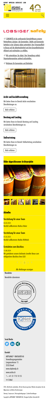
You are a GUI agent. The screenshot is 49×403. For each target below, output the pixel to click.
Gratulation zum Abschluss (14, 246)
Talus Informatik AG (34, 397)
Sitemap (5, 393)
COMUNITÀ (9, 38)
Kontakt (6, 3)
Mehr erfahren (10, 109)
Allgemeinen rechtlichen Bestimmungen (13, 390)
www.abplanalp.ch (12, 368)
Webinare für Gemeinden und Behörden (19, 63)
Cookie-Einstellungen (32, 393)
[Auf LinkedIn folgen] (12, 344)
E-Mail (10, 379)
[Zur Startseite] (13, 8)
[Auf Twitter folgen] (7, 344)
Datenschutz (19, 3)
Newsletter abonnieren (12, 277)
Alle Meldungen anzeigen (24, 269)
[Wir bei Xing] (18, 344)
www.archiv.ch (10, 372)
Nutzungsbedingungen (20, 393)
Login (24, 3)
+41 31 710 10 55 (15, 376)
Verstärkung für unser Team (14, 219)
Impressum (11, 3)
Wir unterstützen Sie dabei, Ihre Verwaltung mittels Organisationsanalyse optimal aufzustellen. (22, 57)
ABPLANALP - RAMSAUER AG (16, 397)
